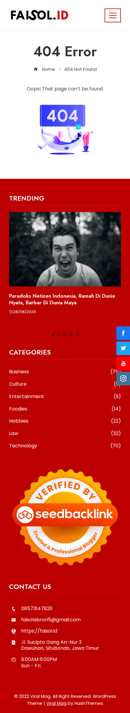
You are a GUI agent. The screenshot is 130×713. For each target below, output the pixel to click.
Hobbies (65, 421)
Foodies (65, 409)
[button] (52, 334)
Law (65, 433)
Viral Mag (56, 703)
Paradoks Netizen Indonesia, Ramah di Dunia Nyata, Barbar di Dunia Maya (62, 299)
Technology (65, 446)
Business (65, 372)
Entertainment (65, 397)
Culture (65, 384)
